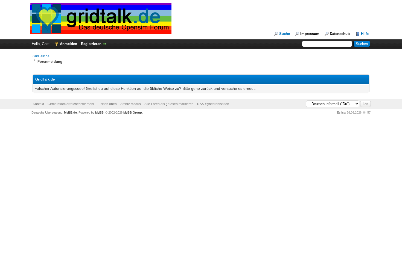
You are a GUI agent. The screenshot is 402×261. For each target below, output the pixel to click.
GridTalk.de (41, 56)
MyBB (99, 112)
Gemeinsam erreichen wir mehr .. (72, 104)
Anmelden (68, 44)
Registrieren (91, 44)
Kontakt (38, 104)
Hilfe (365, 34)
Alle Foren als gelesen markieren (169, 104)
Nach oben (108, 104)
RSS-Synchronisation (213, 104)
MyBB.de (70, 112)
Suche (284, 34)
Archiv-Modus (130, 104)
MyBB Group (132, 112)
